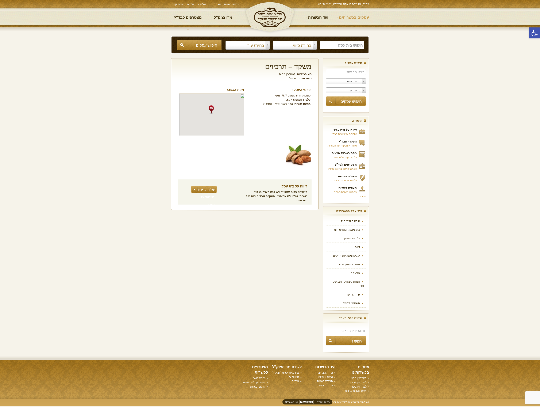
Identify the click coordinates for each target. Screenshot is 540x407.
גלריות (190, 4)
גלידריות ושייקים (351, 238)
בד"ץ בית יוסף (270, 17)
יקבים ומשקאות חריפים (346, 256)
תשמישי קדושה (351, 303)
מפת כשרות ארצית (344, 153)
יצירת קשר (178, 4)
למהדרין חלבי (359, 378)
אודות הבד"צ (325, 372)
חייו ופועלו (293, 377)
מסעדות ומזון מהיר (349, 264)
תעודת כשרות (348, 188)
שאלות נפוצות (347, 176)
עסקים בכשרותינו (353, 17)
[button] (534, 32)
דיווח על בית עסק (345, 130)
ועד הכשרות (317, 17)
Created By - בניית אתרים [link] (307, 402)
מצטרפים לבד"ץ (188, 17)
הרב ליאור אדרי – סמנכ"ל (278, 104)
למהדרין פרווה (287, 74)
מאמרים (216, 4)
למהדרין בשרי (359, 386)
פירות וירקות (353, 294)
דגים (357, 247)
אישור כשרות (325, 377)
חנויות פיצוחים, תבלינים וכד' (348, 283)
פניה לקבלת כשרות (254, 382)
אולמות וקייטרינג (350, 221)
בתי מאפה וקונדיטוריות (347, 230)
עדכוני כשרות (231, 4)
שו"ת (202, 4)
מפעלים (355, 273)
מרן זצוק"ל (222, 17)
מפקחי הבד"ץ (347, 141)
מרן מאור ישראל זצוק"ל (286, 372)
